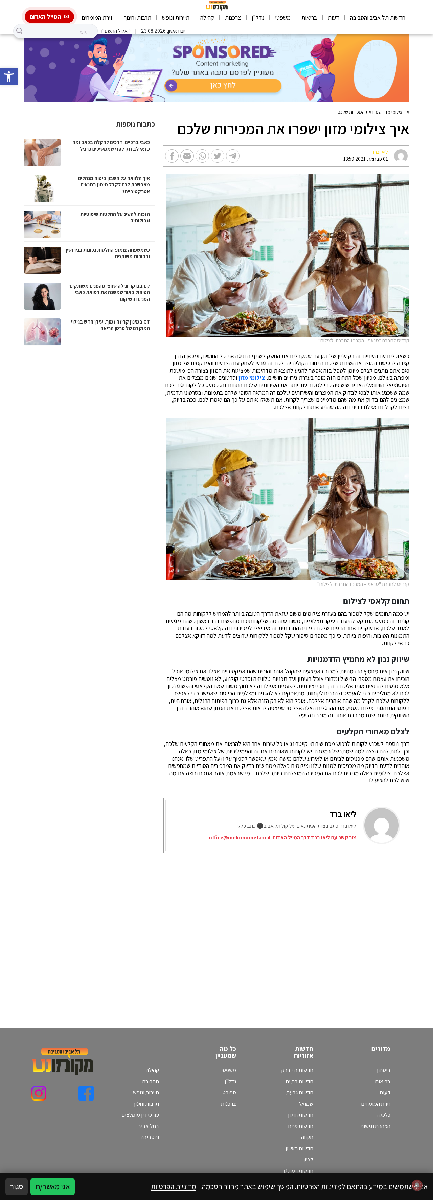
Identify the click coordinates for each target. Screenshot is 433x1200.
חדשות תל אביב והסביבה (377, 17)
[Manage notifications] (417, 1185)
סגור (16, 1186)
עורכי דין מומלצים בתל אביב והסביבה (140, 1126)
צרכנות (233, 17)
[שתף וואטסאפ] (202, 156)
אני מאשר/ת (52, 1186)
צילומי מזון (251, 377)
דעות (333, 17)
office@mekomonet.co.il (239, 837)
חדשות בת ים (299, 1081)
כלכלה (383, 1114)
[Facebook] (86, 1093)
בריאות (309, 17)
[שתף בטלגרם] (233, 156)
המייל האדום (45, 16)
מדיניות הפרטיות (173, 1186)
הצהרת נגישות (375, 1126)
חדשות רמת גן (298, 1170)
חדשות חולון (300, 1114)
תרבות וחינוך (137, 17)
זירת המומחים (97, 17)
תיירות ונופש (175, 17)
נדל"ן (258, 17)
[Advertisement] (288, 932)
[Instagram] (38, 1093)
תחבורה (150, 1081)
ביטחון (383, 1070)
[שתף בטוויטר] (217, 156)
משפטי (283, 17)
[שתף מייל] (187, 156)
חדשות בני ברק (297, 1070)
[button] (9, 76)
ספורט (229, 1092)
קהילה (207, 17)
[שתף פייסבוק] (172, 156)
